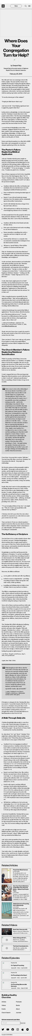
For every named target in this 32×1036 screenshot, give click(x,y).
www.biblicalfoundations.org (9, 326)
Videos (4, 1005)
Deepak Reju (17, 66)
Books (18, 1005)
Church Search (6, 1012)
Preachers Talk (14, 962)
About (18, 1009)
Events (3, 1009)
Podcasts (18, 1002)
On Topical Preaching (17, 965)
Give (16, 6)
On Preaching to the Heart (19, 975)
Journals (18, 1012)
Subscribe (22, 1023)
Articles (4, 1002)
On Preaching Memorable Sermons (19, 985)
